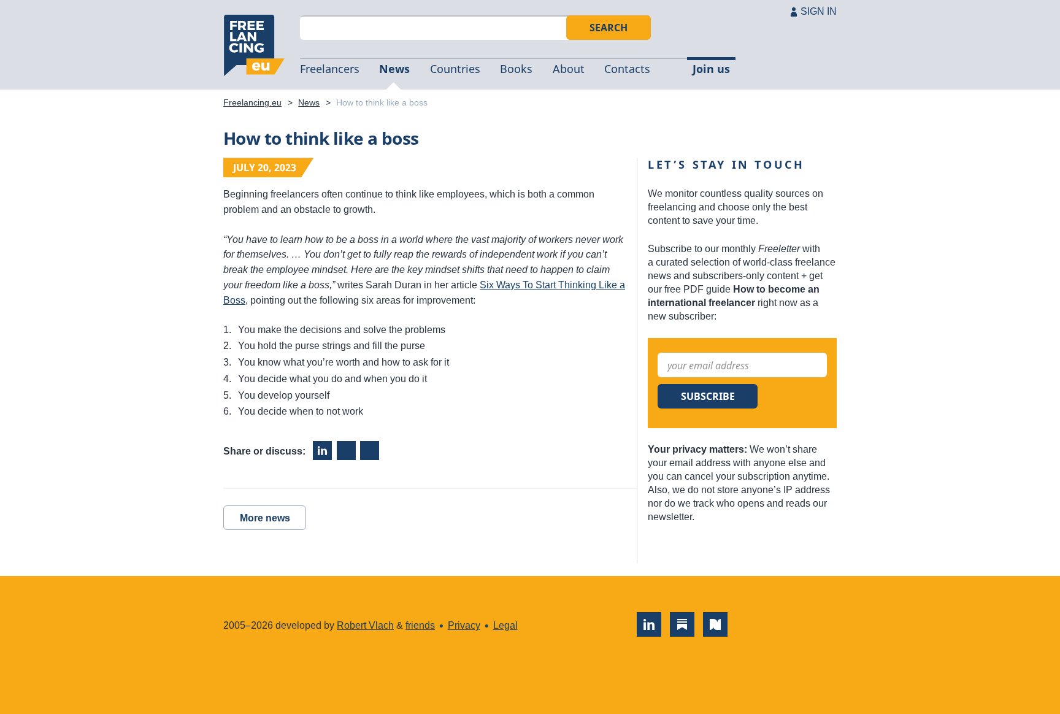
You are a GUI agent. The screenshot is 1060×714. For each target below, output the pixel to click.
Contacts (627, 68)
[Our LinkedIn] (649, 624)
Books (516, 68)
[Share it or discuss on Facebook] (346, 450)
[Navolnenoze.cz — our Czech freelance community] (715, 624)
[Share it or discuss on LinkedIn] (322, 450)
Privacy (464, 625)
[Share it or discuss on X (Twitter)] (369, 450)
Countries (455, 68)
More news (265, 518)
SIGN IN (819, 11)
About (569, 68)
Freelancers (329, 68)
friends (420, 625)
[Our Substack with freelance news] (682, 624)
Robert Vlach (365, 625)
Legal (505, 625)
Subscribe (708, 396)
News (394, 68)
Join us (711, 68)
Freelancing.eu (254, 45)
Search (609, 27)
